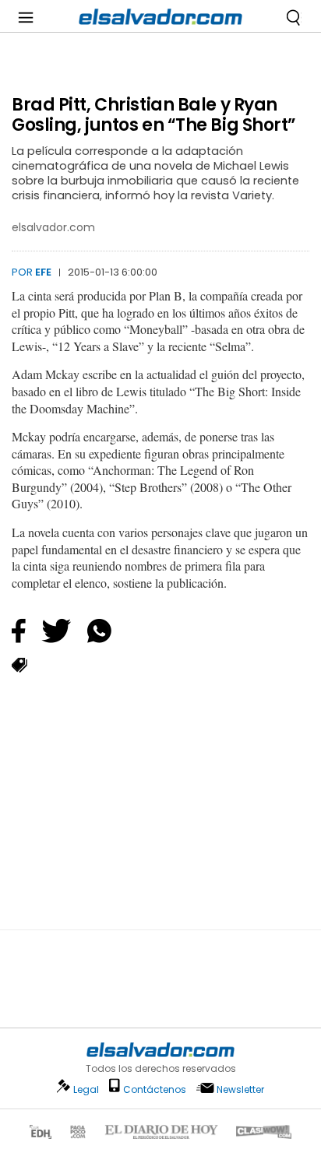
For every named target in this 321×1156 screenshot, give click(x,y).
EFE (43, 272)
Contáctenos (154, 1089)
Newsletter (240, 1089)
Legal (86, 1089)
